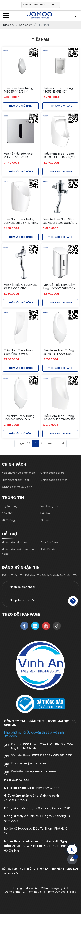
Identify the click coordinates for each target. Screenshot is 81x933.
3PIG (66, 888)
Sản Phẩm (8, 513)
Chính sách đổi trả (52, 473)
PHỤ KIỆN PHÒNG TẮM (64, 868)
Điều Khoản (48, 549)
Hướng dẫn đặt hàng (15, 542)
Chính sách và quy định (17, 487)
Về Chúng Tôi (49, 506)
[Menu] (6, 15)
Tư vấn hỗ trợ (49, 542)
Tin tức (45, 520)
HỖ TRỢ (6, 868)
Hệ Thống (8, 520)
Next (50, 443)
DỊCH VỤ (18, 868)
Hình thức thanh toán (16, 480)
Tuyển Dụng (9, 506)
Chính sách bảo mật (53, 480)
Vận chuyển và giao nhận (18, 473)
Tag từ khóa (10, 873)
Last (61, 443)
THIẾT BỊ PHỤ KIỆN (37, 868)
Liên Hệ (45, 513)
